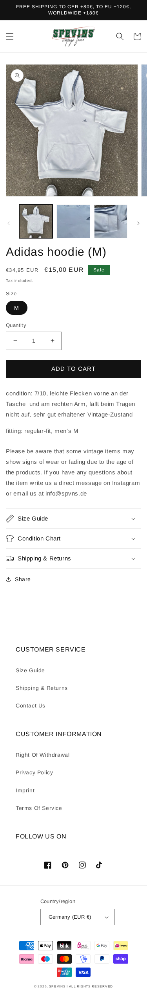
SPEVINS (58, 986)
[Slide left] (8, 223)
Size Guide (30, 670)
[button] (9, 36)
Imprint (25, 790)
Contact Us (30, 705)
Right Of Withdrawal (42, 755)
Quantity (16, 325)
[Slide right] (138, 223)
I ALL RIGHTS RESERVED (90, 986)
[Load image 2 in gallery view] (73, 221)
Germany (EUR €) (70, 917)
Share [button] (23, 579)
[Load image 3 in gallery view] (110, 221)
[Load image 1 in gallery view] (36, 221)
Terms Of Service (39, 808)
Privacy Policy (34, 772)
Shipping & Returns (42, 688)
